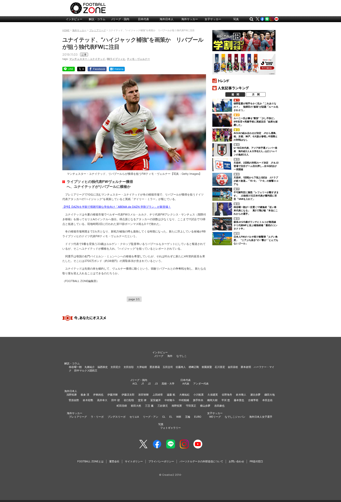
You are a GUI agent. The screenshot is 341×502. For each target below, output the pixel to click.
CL (163, 416)
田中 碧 (115, 400)
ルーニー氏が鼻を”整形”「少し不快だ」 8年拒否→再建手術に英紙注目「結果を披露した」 (256, 121)
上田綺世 (158, 394)
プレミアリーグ (78, 416)
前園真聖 (207, 367)
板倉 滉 (85, 394)
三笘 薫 (149, 405)
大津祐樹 (142, 367)
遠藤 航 (171, 394)
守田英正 (191, 405)
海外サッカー (189, 19)
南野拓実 (177, 405)
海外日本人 (166, 19)
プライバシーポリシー (161, 461)
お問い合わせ (236, 461)
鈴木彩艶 (88, 400)
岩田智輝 (143, 394)
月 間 (256, 94)
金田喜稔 (233, 367)
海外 (169, 355)
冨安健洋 (155, 400)
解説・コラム (97, 19)
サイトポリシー (134, 461)
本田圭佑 (267, 400)
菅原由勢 (74, 400)
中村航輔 (184, 400)
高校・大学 (168, 383)
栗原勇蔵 (155, 367)
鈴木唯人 (241, 394)
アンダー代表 (201, 383)
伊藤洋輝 (112, 394)
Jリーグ (158, 355)
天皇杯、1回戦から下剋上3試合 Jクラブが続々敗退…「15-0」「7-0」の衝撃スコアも (256, 181)
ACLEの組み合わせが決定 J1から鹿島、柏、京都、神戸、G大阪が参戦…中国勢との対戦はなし (256, 136)
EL (170, 416)
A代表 (185, 383)
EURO (197, 416)
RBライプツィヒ (116, 58)
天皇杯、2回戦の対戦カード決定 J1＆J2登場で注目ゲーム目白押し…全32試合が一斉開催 (256, 166)
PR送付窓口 (256, 461)
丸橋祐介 (89, 367)
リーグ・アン (150, 416)
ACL (134, 383)
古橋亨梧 (253, 400)
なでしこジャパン (235, 416)
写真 (236, 19)
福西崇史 (102, 367)
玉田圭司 (168, 367)
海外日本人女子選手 (260, 416)
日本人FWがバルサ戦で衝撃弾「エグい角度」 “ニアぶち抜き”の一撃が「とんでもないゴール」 (256, 240)
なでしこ (181, 355)
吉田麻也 (219, 405)
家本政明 (246, 367)
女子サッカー (213, 19)
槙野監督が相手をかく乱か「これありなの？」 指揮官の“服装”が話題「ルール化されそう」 (256, 107)
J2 (149, 383)
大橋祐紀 (184, 394)
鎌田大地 (269, 394)
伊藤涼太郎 (128, 394)
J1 (142, 383)
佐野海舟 (227, 394)
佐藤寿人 (181, 367)
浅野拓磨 (72, 394)
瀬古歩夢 (255, 394)
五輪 (187, 416)
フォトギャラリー (170, 427)
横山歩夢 (205, 405)
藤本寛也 (239, 400)
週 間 (235, 94)
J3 (156, 383)
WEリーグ (215, 416)
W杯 (178, 416)
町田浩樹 (122, 405)
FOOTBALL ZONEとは (90, 461)
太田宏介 (116, 367)
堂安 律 (142, 400)
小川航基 (198, 394)
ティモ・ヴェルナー (138, 58)
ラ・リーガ (97, 416)
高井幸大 (102, 400)
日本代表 (143, 19)
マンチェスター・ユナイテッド (87, 58)
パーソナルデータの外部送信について (201, 461)
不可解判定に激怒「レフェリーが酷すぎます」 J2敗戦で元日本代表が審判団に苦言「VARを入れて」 (256, 195)
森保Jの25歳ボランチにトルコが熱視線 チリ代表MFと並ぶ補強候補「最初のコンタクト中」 (256, 225)
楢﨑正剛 (194, 367)
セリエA (134, 416)
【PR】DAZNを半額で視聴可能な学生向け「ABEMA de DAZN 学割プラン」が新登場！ (116, 206)
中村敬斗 (170, 400)
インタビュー (74, 19)
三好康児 (162, 405)
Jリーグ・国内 (120, 19)
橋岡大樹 (212, 400)
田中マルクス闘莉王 (85, 370)
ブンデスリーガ (117, 416)
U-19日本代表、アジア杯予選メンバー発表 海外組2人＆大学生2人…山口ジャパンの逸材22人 (255, 151)
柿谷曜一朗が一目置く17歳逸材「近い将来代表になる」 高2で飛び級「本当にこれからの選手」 (256, 210)
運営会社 (114, 461)
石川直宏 (220, 367)
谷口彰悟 (129, 400)
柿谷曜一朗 (75, 367)
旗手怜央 (198, 400)
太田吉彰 (129, 367)
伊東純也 (98, 394)
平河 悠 (225, 400)
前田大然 (136, 405)
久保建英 (213, 394)
